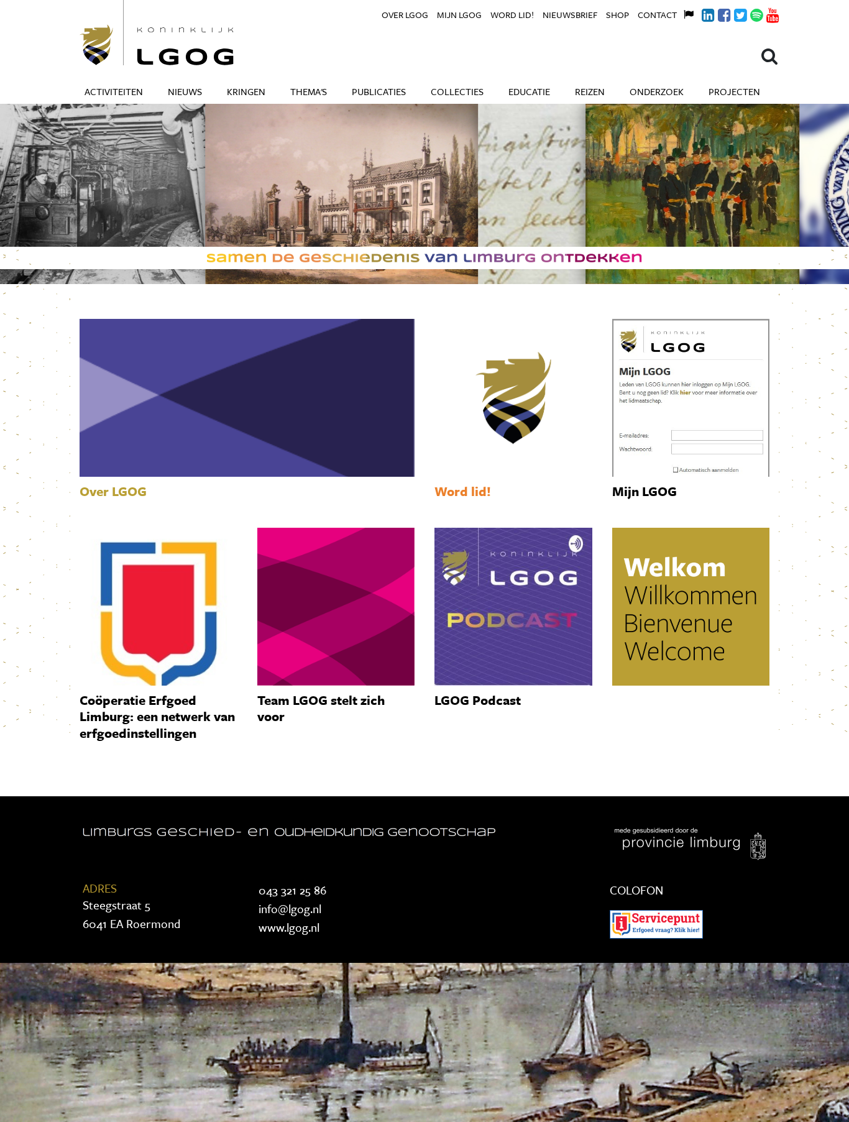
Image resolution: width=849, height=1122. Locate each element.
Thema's (308, 91)
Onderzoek (657, 91)
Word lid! (512, 14)
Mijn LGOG (459, 14)
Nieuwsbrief (570, 14)
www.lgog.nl (289, 927)
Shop (617, 14)
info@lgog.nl (290, 908)
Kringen (246, 91)
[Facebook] (717, 13)
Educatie (529, 91)
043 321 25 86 (292, 889)
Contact (657, 14)
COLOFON (636, 889)
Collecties (457, 91)
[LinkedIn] (701, 13)
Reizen (590, 91)
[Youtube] (766, 13)
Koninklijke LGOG (185, 32)
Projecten (734, 91)
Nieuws (185, 91)
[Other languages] (685, 13)
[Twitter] (733, 13)
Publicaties (379, 91)
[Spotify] (749, 13)
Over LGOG (405, 14)
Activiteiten (114, 91)
